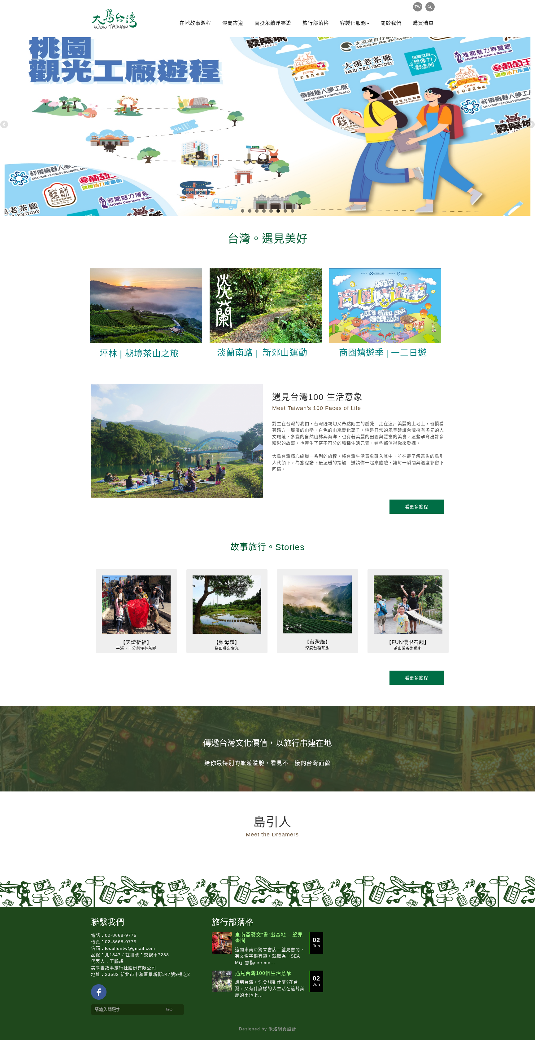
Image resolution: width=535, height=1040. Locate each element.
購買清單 (423, 23)
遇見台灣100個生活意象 (263, 973)
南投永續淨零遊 (272, 23)
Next (530, 125)
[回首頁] (114, 18)
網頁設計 (287, 1028)
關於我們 (391, 23)
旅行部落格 (315, 23)
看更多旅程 (416, 506)
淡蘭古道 (232, 23)
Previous (4, 125)
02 (316, 942)
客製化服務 (353, 23)
